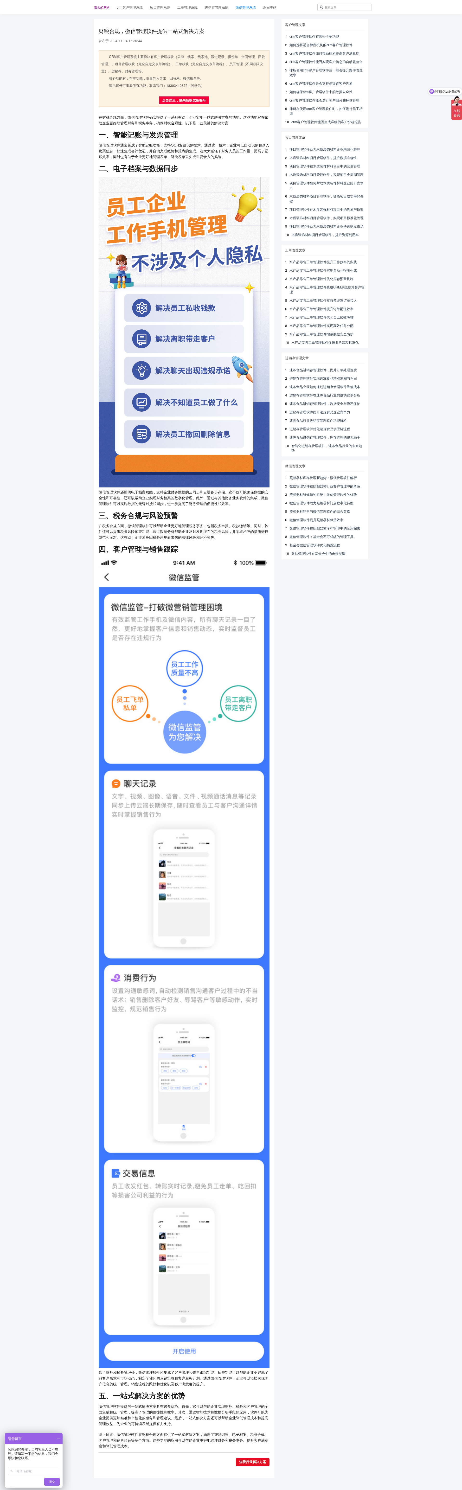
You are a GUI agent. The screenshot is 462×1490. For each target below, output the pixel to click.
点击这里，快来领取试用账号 (184, 100)
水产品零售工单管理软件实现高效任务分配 (321, 325)
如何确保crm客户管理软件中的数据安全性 (321, 91)
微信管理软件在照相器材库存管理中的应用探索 (324, 528)
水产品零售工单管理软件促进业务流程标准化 (325, 342)
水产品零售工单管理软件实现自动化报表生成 (323, 270)
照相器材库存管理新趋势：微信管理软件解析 (323, 477)
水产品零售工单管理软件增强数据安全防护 (321, 334)
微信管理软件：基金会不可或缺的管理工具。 (323, 536)
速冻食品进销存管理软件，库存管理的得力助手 (324, 437)
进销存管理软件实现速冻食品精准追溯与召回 (323, 378)
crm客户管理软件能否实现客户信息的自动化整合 (326, 61)
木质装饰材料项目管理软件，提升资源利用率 (325, 234)
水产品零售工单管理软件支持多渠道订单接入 (323, 300)
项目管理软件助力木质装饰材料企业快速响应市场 (326, 226)
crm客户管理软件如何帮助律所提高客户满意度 (324, 53)
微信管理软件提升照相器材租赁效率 (316, 519)
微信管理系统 (246, 7)
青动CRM (101, 7)
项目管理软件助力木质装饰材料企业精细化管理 (324, 149)
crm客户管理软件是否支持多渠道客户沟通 (321, 83)
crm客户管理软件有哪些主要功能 (314, 36)
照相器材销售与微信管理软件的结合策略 (319, 511)
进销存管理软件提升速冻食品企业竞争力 (319, 411)
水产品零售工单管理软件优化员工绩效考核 (321, 317)
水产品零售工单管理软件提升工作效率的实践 (323, 261)
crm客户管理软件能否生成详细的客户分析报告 (326, 121)
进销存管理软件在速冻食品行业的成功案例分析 (324, 395)
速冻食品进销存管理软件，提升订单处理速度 (323, 369)
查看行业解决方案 (252, 1462)
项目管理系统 (160, 7)
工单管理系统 (187, 7)
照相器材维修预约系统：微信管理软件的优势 (323, 494)
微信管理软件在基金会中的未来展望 (318, 553)
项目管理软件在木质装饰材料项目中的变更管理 (324, 166)
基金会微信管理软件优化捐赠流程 (314, 545)
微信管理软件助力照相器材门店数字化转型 (321, 502)
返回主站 (269, 7)
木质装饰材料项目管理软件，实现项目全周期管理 (326, 174)
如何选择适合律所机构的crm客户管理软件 (321, 44)
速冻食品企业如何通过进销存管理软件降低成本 (324, 386)
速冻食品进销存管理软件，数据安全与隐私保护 (324, 403)
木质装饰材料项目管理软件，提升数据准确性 (323, 157)
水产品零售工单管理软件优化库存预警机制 (321, 278)
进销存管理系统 (216, 7)
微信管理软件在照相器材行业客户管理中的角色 (324, 486)
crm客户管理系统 (130, 7)
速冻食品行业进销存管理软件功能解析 (318, 420)
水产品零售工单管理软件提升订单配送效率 (321, 308)
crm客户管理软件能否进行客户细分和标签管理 (324, 100)
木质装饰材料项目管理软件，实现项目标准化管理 (326, 217)
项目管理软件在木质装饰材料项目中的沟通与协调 (326, 209)
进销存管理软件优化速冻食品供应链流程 (319, 428)
